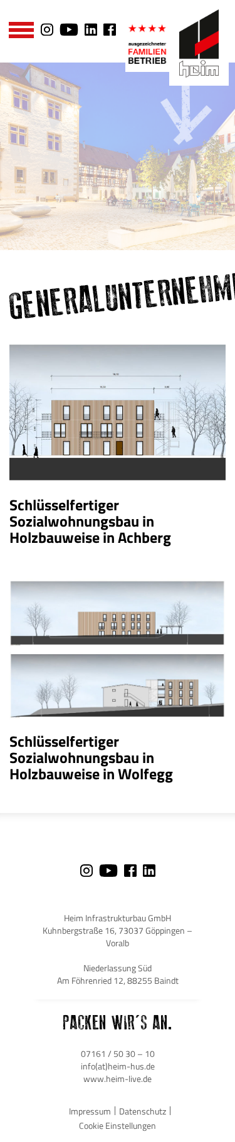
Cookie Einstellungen (117, 1125)
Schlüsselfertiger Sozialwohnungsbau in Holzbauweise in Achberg (90, 520)
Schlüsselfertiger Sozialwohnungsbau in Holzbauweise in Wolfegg (91, 757)
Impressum (90, 1111)
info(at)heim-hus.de (118, 1066)
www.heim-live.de (117, 1079)
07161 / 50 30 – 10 (118, 1054)
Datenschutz (142, 1111)
